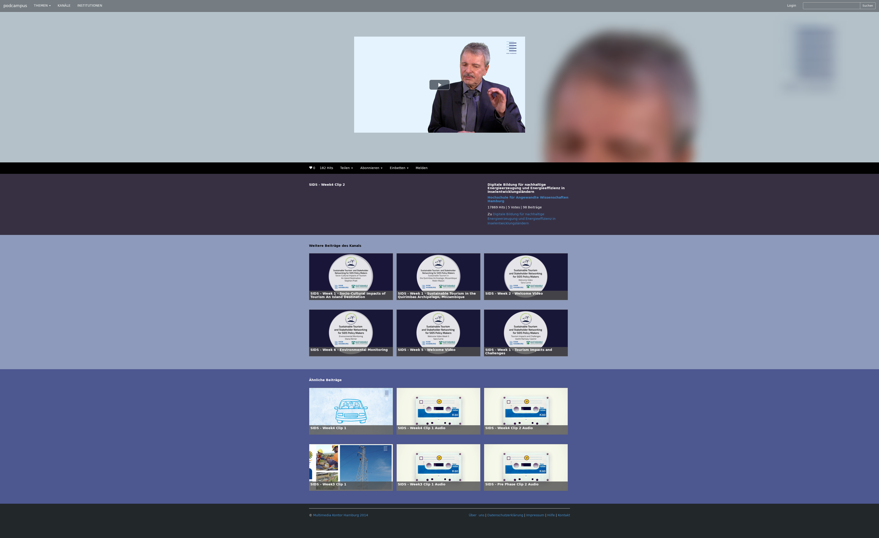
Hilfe (551, 515)
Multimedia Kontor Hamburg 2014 (340, 515)
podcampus (15, 5)
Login (791, 6)
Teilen (345, 168)
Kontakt (564, 515)
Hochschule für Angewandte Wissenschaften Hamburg (528, 199)
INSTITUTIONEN (89, 6)
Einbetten (398, 168)
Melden (422, 168)
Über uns (476, 515)
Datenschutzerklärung (505, 515)
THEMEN (41, 6)
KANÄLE (64, 6)
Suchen (868, 5)
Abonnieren (370, 168)
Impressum (535, 515)
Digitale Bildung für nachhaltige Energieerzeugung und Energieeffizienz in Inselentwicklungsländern (522, 218)
